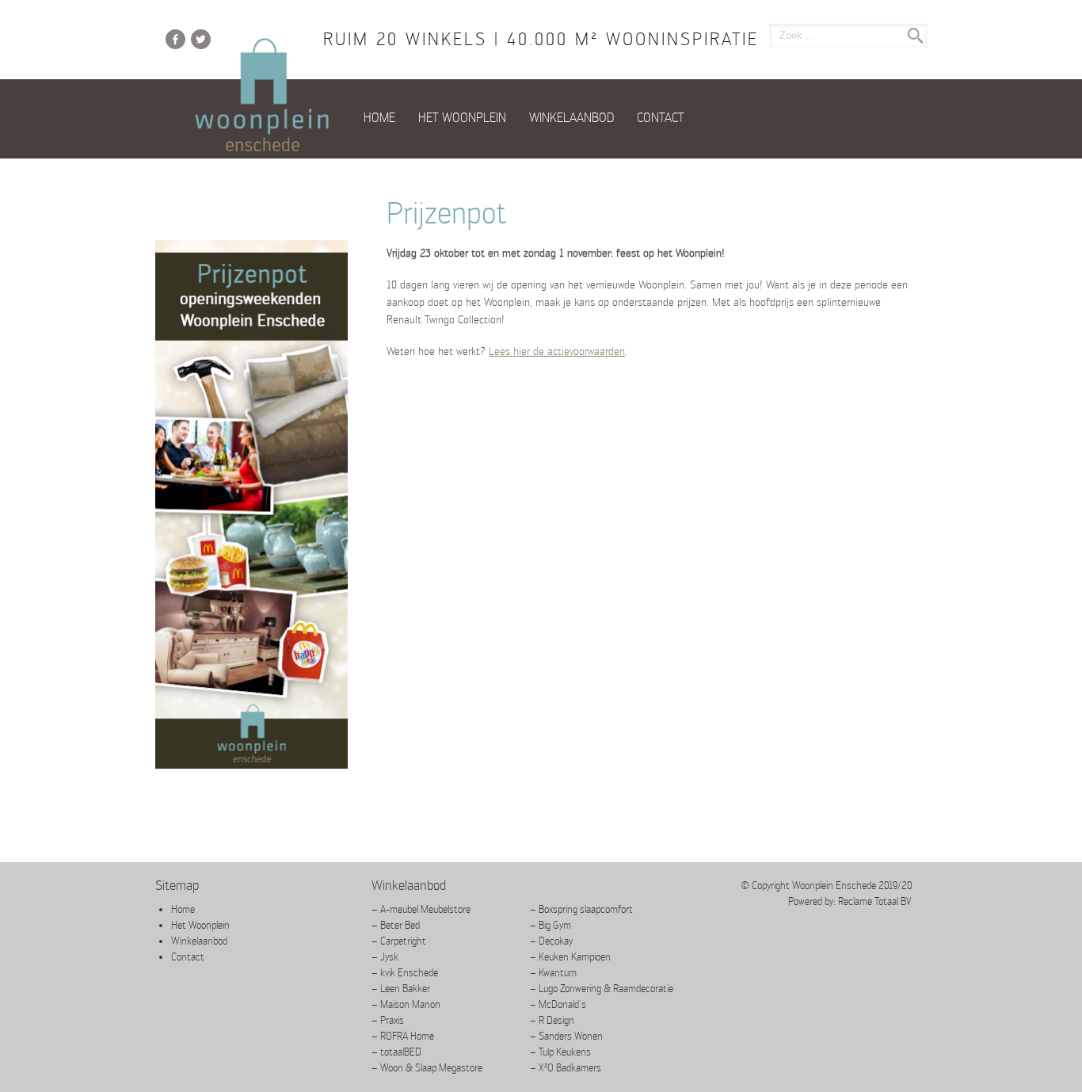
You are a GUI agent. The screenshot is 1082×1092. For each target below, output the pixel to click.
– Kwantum (553, 973)
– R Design (552, 1020)
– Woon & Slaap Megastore (426, 1068)
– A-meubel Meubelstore (421, 909)
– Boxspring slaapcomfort (581, 909)
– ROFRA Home (402, 1036)
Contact (660, 117)
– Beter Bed (395, 925)
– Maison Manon (405, 1004)
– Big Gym (550, 925)
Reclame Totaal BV (875, 901)
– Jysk (384, 957)
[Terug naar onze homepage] (262, 96)
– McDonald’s (558, 1004)
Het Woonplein (462, 117)
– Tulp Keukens (560, 1052)
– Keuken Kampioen (570, 957)
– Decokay (551, 941)
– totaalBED (396, 1052)
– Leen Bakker (400, 989)
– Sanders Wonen (566, 1036)
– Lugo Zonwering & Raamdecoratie (601, 989)
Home (379, 117)
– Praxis (387, 1020)
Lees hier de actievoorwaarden (557, 351)
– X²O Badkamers (565, 1068)
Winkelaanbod (571, 117)
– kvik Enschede (404, 973)
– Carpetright (398, 941)
